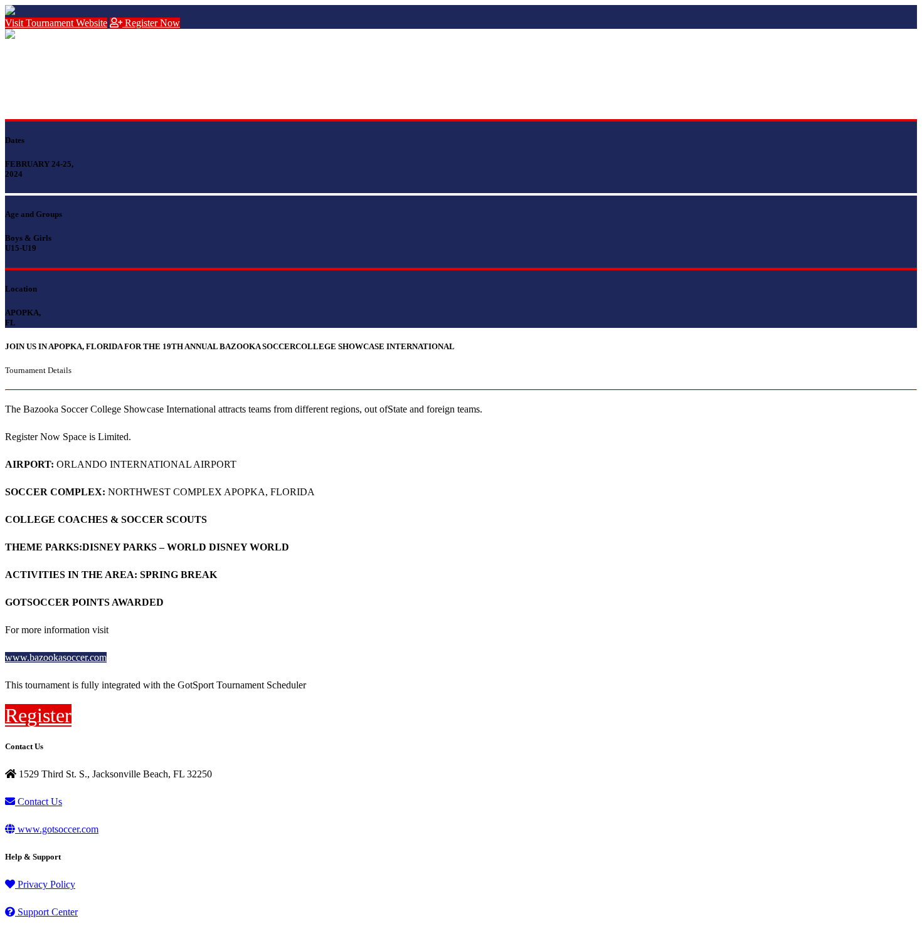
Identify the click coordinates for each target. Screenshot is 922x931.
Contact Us (38, 801)
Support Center (46, 912)
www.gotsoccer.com (56, 829)
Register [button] (38, 715)
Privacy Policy (45, 884)
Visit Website (56, 23)
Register (151, 23)
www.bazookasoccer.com (56, 657)
